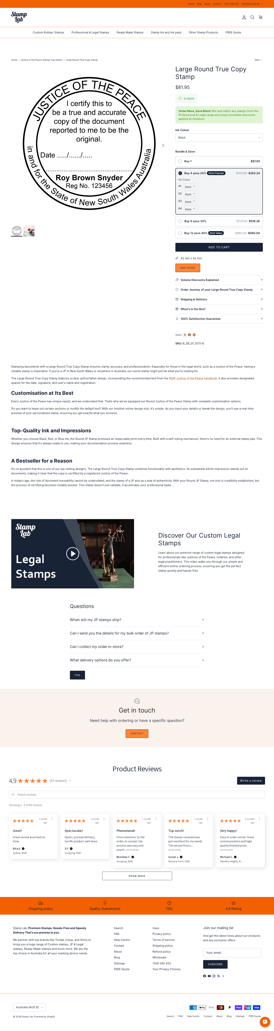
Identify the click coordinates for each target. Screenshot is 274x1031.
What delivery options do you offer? (100, 660)
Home (191, 3)
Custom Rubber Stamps (48, 32)
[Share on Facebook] (189, 334)
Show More (132, 849)
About (207, 3)
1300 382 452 (231, 3)
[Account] (243, 17)
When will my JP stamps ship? (95, 620)
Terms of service (163, 940)
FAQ (116, 934)
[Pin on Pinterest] (194, 334)
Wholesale (159, 957)
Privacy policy (161, 934)
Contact (217, 3)
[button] (70, 780)
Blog (199, 3)
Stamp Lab (27, 1016)
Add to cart (219, 247)
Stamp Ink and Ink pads (166, 32)
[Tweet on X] (184, 334)
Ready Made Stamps (130, 32)
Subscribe (215, 964)
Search (118, 928)
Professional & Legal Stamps (90, 32)
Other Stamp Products (203, 32)
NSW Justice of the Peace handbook (193, 378)
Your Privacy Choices (166, 969)
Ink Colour (182, 130)
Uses (155, 928)
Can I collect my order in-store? (96, 646)
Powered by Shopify (44, 1016)
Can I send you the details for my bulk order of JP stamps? (119, 633)
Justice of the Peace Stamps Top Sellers (41, 59)
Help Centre (122, 940)
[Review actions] (52, 818)
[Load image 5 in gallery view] (89, 143)
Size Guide (187, 267)
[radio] (219, 161)
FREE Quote (233, 32)
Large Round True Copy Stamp (82, 59)
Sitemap (119, 963)
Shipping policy (162, 945)
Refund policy (161, 951)
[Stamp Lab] (19, 17)
